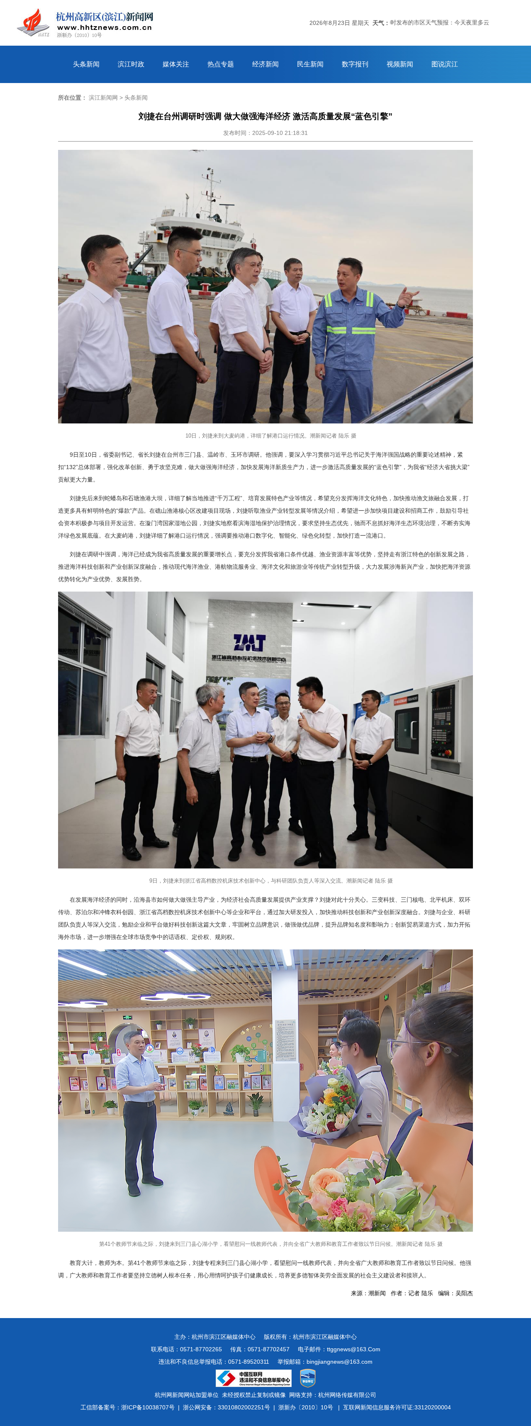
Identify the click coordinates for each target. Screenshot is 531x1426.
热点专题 (220, 64)
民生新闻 (310, 64)
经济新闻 (265, 64)
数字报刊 (355, 64)
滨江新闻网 (103, 97)
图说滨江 (444, 64)
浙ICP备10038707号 (148, 1407)
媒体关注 (176, 64)
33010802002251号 (244, 1407)
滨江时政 (131, 64)
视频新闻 (400, 64)
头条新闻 (86, 64)
